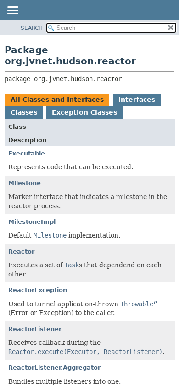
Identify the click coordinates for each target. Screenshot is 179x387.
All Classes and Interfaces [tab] (57, 99)
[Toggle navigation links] (12, 11)
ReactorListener (35, 329)
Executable (26, 153)
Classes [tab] (24, 112)
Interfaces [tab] (136, 99)
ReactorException (37, 290)
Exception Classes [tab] (84, 112)
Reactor (21, 251)
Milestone (24, 183)
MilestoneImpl (32, 221)
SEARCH (32, 28)
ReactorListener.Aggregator (54, 367)
